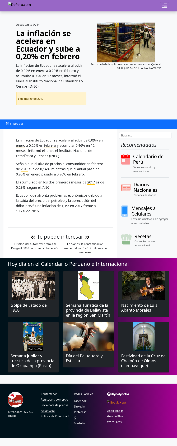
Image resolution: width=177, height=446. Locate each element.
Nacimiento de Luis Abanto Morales (139, 307)
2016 (24, 169)
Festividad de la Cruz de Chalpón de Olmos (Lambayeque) (143, 360)
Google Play (115, 416)
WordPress (114, 422)
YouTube (79, 423)
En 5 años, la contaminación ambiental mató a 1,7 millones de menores (85, 248)
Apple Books (115, 411)
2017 (91, 182)
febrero (50, 145)
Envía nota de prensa (54, 405)
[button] (164, 5)
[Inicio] (7, 123)
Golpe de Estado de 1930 (29, 307)
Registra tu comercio (54, 399)
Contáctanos (49, 394)
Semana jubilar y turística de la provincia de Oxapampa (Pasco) (32, 360)
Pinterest (80, 412)
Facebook (80, 401)
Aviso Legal (48, 411)
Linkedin (79, 406)
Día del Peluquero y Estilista (84, 358)
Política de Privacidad (55, 416)
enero (20, 145)
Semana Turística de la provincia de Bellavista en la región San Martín (88, 310)
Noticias (18, 124)
